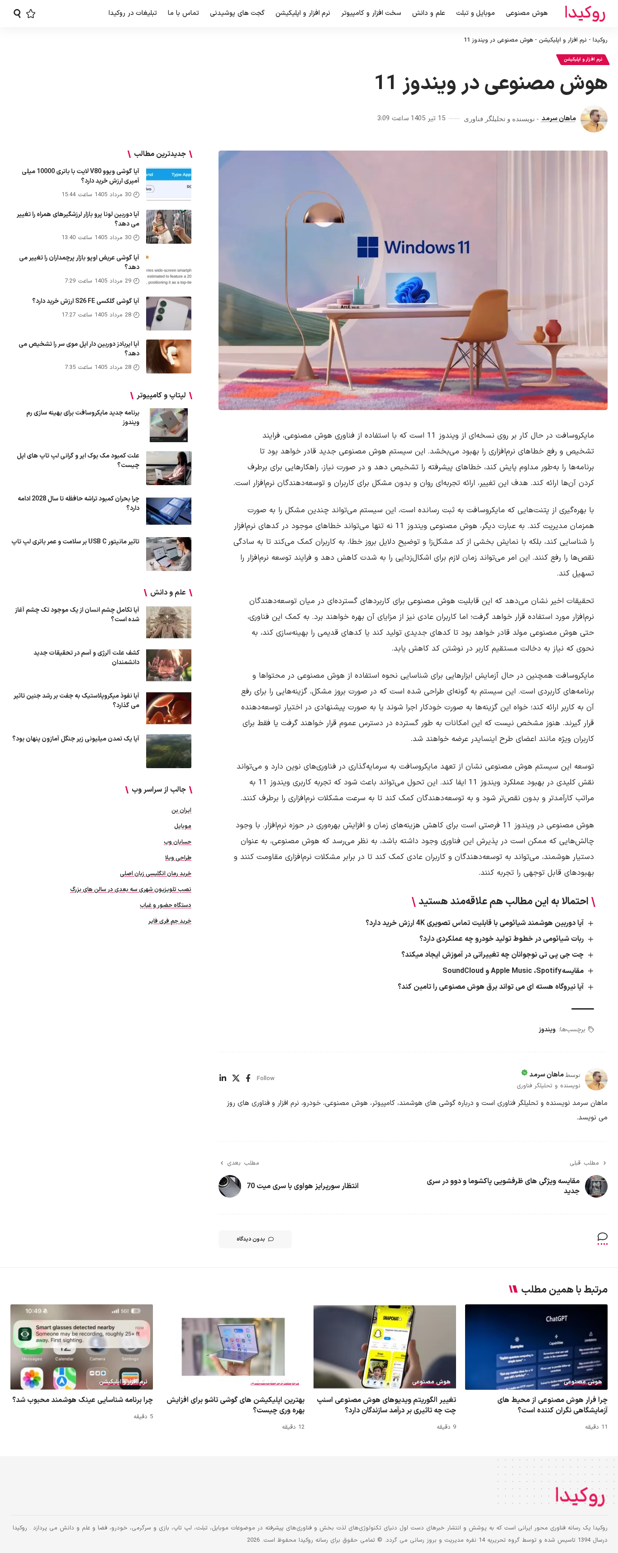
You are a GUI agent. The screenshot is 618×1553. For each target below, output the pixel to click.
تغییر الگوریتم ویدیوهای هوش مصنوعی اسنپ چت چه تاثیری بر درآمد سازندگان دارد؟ (386, 1405)
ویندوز (547, 1029)
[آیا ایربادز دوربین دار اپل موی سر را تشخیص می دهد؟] (168, 356)
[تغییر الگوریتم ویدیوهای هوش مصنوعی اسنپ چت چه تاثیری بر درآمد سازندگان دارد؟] (385, 1347)
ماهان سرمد (559, 118)
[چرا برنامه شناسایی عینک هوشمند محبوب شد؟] (81, 1347)
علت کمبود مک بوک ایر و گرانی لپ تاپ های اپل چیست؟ (78, 460)
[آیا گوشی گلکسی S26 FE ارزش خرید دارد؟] (168, 313)
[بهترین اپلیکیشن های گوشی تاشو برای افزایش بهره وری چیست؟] (233, 1347)
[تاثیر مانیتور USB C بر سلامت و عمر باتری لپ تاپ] (168, 554)
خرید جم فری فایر (169, 921)
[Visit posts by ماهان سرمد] (594, 118)
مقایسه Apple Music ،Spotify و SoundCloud (513, 971)
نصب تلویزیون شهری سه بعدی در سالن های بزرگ (130, 889)
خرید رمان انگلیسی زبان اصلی (155, 873)
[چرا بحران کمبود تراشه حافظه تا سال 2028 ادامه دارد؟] (168, 511)
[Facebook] (248, 1079)
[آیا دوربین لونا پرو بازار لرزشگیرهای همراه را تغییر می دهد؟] (168, 227)
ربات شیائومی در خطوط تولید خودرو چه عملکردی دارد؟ (501, 939)
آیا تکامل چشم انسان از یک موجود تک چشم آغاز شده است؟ (77, 614)
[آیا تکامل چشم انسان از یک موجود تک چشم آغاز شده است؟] (168, 622)
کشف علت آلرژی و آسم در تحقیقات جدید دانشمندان (86, 657)
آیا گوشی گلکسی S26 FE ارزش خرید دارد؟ (85, 301)
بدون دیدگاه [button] (251, 1239)
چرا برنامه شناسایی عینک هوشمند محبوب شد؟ (82, 1400)
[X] (236, 1079)
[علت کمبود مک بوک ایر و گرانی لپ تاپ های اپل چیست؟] (168, 468)
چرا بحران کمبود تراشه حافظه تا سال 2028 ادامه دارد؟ (78, 503)
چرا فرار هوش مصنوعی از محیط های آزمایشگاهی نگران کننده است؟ (552, 1405)
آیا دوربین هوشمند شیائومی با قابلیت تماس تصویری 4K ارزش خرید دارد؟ (475, 923)
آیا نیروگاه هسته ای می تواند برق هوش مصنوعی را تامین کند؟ (491, 987)
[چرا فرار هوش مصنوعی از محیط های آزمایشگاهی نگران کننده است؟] (536, 1347)
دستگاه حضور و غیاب (165, 905)
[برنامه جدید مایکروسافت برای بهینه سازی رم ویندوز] (168, 425)
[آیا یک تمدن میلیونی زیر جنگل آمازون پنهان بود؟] (168, 751)
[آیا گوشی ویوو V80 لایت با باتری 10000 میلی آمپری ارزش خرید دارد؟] (168, 184)
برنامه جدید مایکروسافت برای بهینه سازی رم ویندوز (82, 417)
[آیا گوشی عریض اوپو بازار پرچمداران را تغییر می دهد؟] (168, 270)
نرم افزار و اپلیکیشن (563, 40)
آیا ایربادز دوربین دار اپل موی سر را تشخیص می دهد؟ (79, 349)
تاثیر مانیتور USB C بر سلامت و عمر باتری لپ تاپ (75, 542)
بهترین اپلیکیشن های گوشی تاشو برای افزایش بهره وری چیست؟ (235, 1405)
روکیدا (600, 40)
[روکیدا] (585, 14)
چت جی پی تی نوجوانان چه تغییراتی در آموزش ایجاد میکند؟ (492, 954)
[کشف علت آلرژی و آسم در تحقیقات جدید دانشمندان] (168, 665)
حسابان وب (177, 842)
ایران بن (181, 810)
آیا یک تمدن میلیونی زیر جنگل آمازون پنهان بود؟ (75, 739)
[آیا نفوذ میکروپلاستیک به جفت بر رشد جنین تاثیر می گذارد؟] (168, 708)
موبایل (182, 826)
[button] (17, 13)
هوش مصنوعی (583, 1382)
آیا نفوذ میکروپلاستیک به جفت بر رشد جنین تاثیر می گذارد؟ (76, 700)
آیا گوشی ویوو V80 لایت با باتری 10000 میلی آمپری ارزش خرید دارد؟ (80, 176)
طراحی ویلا (178, 858)
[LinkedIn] (223, 1079)
